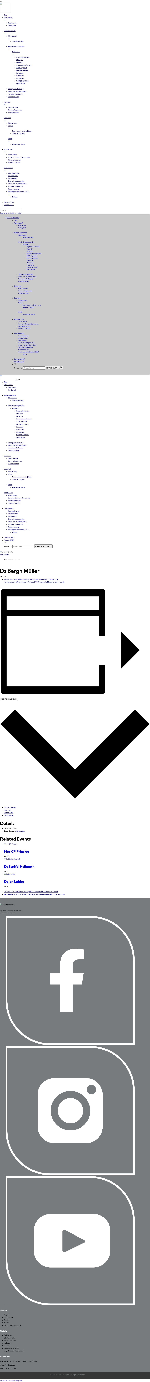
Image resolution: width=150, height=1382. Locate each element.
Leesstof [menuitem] (7, 119)
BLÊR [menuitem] (10, 140)
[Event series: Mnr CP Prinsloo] (11, 856)
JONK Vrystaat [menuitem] (21, 68)
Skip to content (5, 213)
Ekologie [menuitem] (19, 60)
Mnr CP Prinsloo (16, 851)
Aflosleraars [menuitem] (12, 155)
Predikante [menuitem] (20, 78)
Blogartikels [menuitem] (12, 123)
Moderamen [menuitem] (12, 37)
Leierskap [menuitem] (19, 73)
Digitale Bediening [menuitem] (22, 57)
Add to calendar (9, 699)
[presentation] (10, 844)
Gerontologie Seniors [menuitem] (24, 65)
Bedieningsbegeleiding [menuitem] (16, 47)
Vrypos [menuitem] (10, 127)
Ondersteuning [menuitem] (13, 97)
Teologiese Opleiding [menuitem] (15, 89)
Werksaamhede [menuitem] (10, 32)
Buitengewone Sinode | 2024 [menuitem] (19, 193)
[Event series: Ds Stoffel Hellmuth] (10, 871)
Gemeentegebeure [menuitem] (15, 110)
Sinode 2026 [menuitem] (9, 205)
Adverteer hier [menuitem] (13, 112)
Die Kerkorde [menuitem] (13, 176)
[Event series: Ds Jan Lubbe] (10, 886)
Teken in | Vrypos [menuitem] (18, 134)
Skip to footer (16, 213)
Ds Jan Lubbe (14, 882)
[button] (15, 364)
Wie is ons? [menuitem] (8, 19)
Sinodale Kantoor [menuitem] (14, 163)
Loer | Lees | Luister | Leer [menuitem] (22, 131)
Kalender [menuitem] (7, 103)
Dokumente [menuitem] (8, 169)
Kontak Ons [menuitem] (8, 150)
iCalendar (7, 810)
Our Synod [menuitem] (12, 26)
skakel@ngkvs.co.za (7, 1365)
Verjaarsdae (20, 831)
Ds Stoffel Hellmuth (19, 867)
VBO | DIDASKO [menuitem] (22, 81)
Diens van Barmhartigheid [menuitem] (17, 91)
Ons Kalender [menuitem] (13, 107)
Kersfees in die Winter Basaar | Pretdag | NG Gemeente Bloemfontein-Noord (34, 582)
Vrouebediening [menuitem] (17, 41)
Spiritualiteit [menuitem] (20, 84)
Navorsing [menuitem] (20, 76)
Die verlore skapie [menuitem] (18, 144)
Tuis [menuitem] (5, 15)
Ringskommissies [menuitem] (14, 160)
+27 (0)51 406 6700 (8, 1368)
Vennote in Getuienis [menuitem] (15, 94)
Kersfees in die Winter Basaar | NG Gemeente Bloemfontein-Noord (31, 579)
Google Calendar (10, 807)
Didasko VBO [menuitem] (9, 202)
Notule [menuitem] (14, 197)
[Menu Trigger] (1, 1)
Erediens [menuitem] (19, 62)
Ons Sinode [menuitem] (12, 23)
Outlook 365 (8, 813)
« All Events (4, 555)
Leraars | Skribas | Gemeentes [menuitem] (19, 157)
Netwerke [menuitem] (16, 53)
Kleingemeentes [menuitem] (22, 70)
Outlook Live (8, 815)
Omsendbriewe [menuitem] (13, 173)
